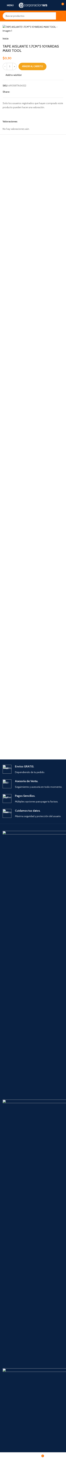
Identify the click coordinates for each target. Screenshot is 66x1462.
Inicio (6, 38)
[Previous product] (53, 38)
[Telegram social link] (29, 91)
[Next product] (61, 38)
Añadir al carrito (32, 66)
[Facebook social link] (12, 91)
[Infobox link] (33, 769)
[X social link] (16, 91)
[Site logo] (33, 5)
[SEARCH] (59, 16)
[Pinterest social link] (20, 91)
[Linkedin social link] (25, 91)
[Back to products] (57, 38)
